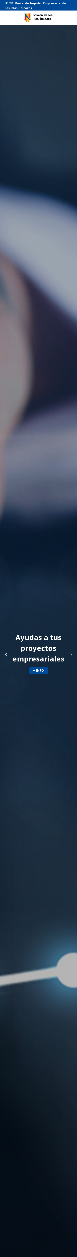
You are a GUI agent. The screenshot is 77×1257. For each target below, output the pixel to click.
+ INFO (13, 670)
